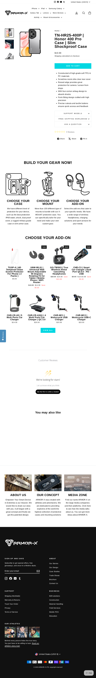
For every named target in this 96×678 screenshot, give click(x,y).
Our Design (53, 567)
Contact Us (53, 583)
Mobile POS (54, 612)
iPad (43, 8)
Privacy (7, 608)
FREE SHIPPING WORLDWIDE (73, 119)
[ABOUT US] (18, 482)
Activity (37, 17)
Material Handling (56, 604)
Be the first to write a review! (48, 392)
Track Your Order (11, 604)
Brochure (52, 579)
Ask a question (72, 124)
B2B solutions (54, 596)
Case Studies (54, 571)
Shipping (58, 56)
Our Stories (53, 563)
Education (53, 616)
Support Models (73, 113)
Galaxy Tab (34, 13)
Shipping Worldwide (12, 596)
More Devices (58, 13)
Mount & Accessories (51, 17)
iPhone (35, 8)
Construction (54, 600)
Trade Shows (54, 575)
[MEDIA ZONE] (77, 482)
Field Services (54, 608)
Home (57, 31)
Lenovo (46, 13)
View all (48, 330)
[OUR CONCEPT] (48, 482)
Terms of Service (11, 612)
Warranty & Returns (12, 600)
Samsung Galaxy (56, 8)
